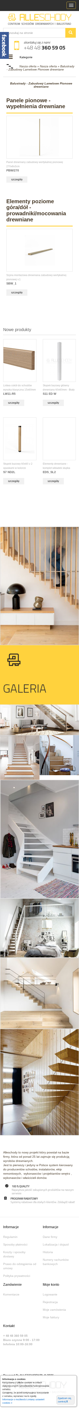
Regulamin (10, 1237)
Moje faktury (51, 1317)
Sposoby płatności (15, 1244)
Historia (48, 1252)
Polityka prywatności (16, 1275)
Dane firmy (50, 1237)
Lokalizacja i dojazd (56, 1244)
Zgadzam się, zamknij (65, 1400)
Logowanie (50, 1294)
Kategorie (26, 57)
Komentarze (11, 1294)
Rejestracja (50, 1302)
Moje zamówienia (54, 1309)
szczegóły (17, 179)
